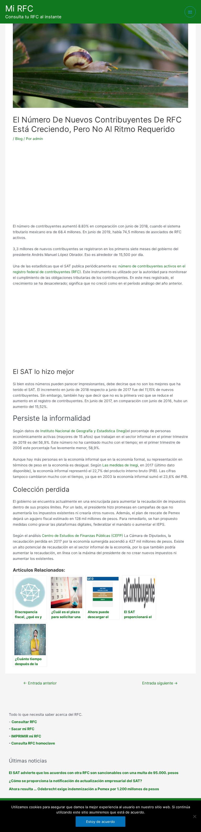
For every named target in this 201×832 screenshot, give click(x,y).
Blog (19, 139)
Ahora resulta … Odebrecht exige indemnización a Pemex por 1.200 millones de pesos (84, 789)
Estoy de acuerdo (100, 821)
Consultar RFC (24, 722)
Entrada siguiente (160, 683)
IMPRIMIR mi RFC (26, 736)
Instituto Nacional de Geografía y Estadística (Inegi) (83, 431)
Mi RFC (19, 8)
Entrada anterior (40, 683)
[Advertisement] (100, 184)
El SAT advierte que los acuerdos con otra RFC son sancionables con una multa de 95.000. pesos (93, 773)
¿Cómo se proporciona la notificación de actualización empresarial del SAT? (75, 781)
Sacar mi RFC (22, 729)
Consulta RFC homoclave (33, 743)
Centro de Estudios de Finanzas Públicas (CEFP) (82, 536)
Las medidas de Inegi (120, 465)
